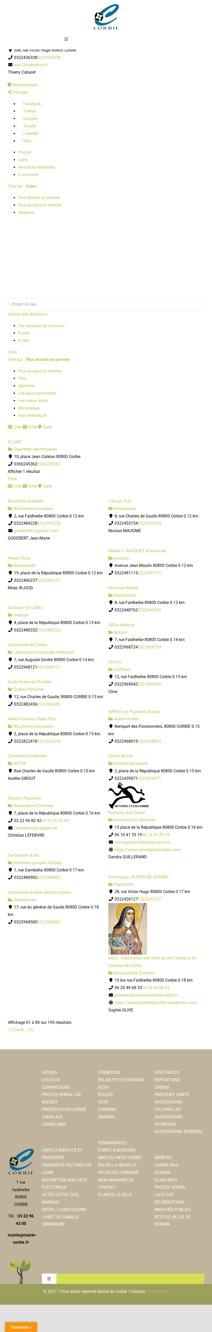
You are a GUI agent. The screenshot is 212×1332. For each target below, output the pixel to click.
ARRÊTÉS (163, 1157)
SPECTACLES (166, 1072)
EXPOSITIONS (167, 1079)
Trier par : (22, 186)
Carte (23, 159)
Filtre (12, 352)
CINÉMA (161, 1087)
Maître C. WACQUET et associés (137, 550)
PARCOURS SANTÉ (171, 1094)
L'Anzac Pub (119, 501)
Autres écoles (125, 718)
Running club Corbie (126, 812)
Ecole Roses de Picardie (29, 681)
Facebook (31, 103)
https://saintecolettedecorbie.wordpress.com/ (156, 1002)
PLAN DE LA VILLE (115, 1194)
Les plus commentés (37, 393)
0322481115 (149, 572)
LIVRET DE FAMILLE (60, 1217)
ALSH (103, 1087)
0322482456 (48, 704)
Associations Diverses (33, 805)
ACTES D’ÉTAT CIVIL (60, 1194)
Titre (22, 378)
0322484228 (48, 523)
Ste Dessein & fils (23, 855)
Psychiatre (123, 884)
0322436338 (48, 57)
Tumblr (29, 126)
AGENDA (162, 1172)
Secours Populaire (24, 798)
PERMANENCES (112, 1142)
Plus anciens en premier (40, 205)
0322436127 (149, 899)
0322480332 (48, 630)
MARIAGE (50, 1202)
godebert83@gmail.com (36, 530)
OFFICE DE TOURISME (118, 1172)
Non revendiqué (32, 415)
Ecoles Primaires (28, 689)
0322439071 (149, 778)
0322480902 (48, 877)
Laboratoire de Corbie (27, 644)
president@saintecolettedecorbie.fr (146, 995)
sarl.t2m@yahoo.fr (31, 64)
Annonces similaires (36, 167)
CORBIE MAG (54, 1124)
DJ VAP (14, 441)
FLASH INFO (165, 1180)
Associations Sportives (134, 819)
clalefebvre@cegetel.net (35, 828)
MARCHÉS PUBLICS (172, 1209)
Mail (26, 141)
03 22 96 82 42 (55, 820)
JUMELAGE (52, 1116)
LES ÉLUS (51, 1079)
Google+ (30, 118)
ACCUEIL (50, 1072)
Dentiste (20, 615)
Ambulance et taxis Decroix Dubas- (39, 892)
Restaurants (124, 508)
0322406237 (48, 580)
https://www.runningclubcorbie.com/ (148, 849)
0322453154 (149, 523)
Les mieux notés (33, 400)
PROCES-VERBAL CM (61, 1094)
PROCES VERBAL (170, 1187)
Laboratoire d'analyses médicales (43, 652)
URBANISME (53, 1224)
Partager (19, 92)
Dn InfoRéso (157, 1291)
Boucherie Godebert (25, 501)
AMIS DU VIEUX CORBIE (119, 1157)
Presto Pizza (19, 558)
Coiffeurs (122, 669)
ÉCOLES (105, 1094)
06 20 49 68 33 (155, 987)
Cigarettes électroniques (34, 449)
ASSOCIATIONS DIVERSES (178, 1131)
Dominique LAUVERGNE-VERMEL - (139, 877)
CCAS (103, 1102)
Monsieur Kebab (123, 587)
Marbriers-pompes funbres (37, 862)
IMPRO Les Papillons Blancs (134, 711)
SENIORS (106, 1116)
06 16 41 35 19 (155, 834)
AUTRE (19, 763)
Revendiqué (28, 408)
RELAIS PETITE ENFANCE (121, 1079)
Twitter (29, 111)
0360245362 (48, 464)
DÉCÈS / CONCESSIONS (64, 1209)
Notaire (120, 632)
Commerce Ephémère (27, 756)
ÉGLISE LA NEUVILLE (117, 1165)
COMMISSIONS (56, 1087)
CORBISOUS (109, 1072)
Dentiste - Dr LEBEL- (26, 607)
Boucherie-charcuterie (32, 508)
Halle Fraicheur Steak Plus (32, 718)
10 (29, 1029)
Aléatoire (26, 212)
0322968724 (149, 647)
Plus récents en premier (39, 197)
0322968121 (48, 667)
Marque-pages (24, 84)
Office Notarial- (121, 624)
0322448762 (149, 610)
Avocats (121, 558)
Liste (17, 427)
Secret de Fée (120, 756)
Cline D (114, 662)
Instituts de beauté (130, 763)
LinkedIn (30, 133)
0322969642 (149, 684)
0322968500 (48, 922)
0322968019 (149, 741)
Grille (32, 427)
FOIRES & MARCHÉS (116, 1150)
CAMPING (107, 1109)
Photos (24, 152)
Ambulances (24, 899)
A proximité (28, 174)
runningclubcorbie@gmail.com (142, 842)
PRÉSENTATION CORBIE (64, 1109)
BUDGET (50, 1102)
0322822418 (48, 741)
